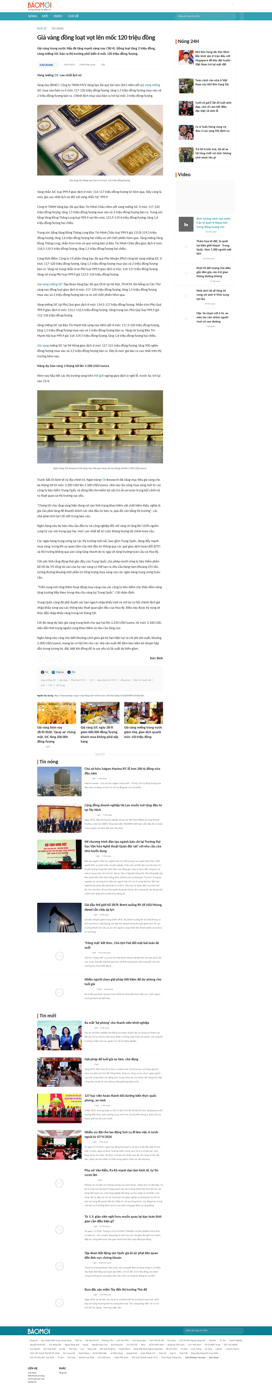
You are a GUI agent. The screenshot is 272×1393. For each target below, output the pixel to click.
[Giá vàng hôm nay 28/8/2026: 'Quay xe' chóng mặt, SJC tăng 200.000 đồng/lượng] (56, 713)
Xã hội (62, 1349)
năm (143, 1345)
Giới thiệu (32, 1373)
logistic (219, 1349)
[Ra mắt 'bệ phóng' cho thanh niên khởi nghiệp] (59, 1035)
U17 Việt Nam (194, 1345)
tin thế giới (131, 1345)
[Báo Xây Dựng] (46, 65)
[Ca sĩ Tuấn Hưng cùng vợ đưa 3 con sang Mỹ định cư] (186, 132)
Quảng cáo (32, 1382)
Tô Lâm (61, 1358)
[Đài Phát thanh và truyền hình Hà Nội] (88, 1064)
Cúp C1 (173, 1353)
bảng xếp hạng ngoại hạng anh (148, 1349)
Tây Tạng (71, 1358)
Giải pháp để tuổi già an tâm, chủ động (111, 1059)
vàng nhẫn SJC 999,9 (107, 680)
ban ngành (35, 1349)
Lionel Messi (124, 1349)
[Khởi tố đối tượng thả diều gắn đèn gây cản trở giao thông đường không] (186, 273)
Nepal (85, 1345)
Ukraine (212, 1340)
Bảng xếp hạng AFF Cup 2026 (204, 1353)
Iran (82, 1349)
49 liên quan (105, 1226)
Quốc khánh (83, 1353)
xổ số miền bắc (100, 1353)
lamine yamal (232, 1349)
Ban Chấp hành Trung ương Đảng (56, 1340)
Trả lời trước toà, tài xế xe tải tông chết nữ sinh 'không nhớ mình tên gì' (213, 153)
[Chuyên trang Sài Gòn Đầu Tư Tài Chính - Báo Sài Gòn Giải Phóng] (89, 815)
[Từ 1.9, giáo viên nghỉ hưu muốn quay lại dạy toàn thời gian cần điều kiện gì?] (59, 1229)
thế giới (99, 376)
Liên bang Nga (139, 1340)
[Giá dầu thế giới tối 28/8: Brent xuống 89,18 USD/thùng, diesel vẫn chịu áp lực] (59, 917)
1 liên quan (102, 779)
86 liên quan (210, 304)
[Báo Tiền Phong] (88, 1028)
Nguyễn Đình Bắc (38, 1345)
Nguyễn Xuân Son (100, 1345)
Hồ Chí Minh (171, 1349)
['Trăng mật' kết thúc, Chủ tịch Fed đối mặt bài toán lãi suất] (59, 956)
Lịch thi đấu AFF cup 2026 (42, 1358)
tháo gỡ (162, 1353)
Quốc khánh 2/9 (148, 1353)
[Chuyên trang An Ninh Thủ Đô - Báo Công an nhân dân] (199, 259)
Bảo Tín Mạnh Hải (142, 680)
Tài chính (57, 28)
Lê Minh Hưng (116, 1353)
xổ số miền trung (212, 1345)
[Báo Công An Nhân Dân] (201, 162)
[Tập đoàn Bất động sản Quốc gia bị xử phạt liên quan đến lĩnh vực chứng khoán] (59, 1266)
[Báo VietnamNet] (40, 747)
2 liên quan (106, 856)
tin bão (184, 1349)
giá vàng (64, 680)
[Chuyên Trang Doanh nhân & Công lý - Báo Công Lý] (88, 915)
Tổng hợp (63, 1373)
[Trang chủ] (39, 6)
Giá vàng (43, 346)
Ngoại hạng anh (72, 1345)
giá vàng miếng (150, 85)
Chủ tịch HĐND (231, 1345)
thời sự (78, 1340)
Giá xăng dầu (55, 1345)
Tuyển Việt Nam (121, 1358)
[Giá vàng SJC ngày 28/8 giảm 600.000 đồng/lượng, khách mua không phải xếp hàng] (100, 713)
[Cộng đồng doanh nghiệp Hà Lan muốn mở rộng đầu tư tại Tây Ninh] (59, 818)
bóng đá (34, 1340)
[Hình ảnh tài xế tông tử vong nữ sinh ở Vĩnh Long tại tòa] (186, 296)
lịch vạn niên (123, 1340)
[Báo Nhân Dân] (88, 1295)
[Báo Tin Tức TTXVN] (83, 747)
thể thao (73, 1349)
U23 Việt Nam (104, 1358)
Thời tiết (183, 1353)
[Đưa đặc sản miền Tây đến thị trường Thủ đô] (59, 1302)
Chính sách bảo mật (36, 1379)
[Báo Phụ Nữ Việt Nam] (90, 1180)
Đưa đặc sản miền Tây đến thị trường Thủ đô (116, 1290)
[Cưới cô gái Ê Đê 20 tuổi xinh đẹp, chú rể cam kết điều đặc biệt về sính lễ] (186, 108)
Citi (103, 480)
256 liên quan (211, 232)
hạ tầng (208, 1349)
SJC (56, 75)
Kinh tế (41, 28)
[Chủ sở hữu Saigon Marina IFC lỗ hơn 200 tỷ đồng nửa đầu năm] (59, 781)
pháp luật (92, 1349)
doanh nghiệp (235, 1340)
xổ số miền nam (156, 1345)
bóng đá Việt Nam (176, 1345)
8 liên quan (104, 915)
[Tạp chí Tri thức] (87, 779)
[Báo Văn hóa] (88, 1226)
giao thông (196, 1349)
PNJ (73, 672)
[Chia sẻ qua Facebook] (39, 658)
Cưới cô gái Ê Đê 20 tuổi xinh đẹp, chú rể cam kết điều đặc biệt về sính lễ (213, 107)
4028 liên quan (105, 1263)
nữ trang (60, 685)
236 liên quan (105, 1295)
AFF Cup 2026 (49, 1349)
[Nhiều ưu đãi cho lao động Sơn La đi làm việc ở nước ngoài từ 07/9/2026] (59, 1145)
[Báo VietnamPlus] (128, 742)
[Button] (242, 16)
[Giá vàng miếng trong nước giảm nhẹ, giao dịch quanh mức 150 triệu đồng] (143, 713)
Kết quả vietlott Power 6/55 (145, 1358)
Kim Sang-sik (69, 1353)
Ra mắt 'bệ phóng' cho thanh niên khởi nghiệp (117, 1023)
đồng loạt (125, 680)
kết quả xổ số (91, 1340)
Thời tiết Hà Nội (156, 1340)
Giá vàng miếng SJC (50, 284)
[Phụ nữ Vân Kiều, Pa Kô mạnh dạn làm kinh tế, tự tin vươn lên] (59, 1183)
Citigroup (60, 672)
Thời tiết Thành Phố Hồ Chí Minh (45, 1353)
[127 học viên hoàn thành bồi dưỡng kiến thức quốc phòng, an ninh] (59, 1108)
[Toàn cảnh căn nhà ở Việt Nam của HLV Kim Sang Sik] (186, 85)
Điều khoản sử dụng (36, 1376)
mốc (43, 685)
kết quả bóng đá (107, 1349)
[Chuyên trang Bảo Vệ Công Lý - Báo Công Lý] (87, 1142)
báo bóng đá (117, 1345)
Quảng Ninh (131, 1353)
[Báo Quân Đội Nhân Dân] (89, 856)
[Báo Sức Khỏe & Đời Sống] (200, 232)
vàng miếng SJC (48, 680)
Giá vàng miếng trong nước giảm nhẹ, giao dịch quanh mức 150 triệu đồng (143, 732)
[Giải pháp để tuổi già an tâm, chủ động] (59, 1072)
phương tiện (107, 1340)
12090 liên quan (87, 65)
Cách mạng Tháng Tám (171, 1358)
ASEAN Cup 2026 (86, 1358)
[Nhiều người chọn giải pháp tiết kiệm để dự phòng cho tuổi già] (59, 992)
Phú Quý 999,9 (78, 680)
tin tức (222, 1340)
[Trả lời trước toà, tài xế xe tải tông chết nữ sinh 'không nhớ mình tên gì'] (186, 154)
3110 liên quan (104, 953)
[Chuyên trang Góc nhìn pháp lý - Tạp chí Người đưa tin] (197, 89)
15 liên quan (215, 281)
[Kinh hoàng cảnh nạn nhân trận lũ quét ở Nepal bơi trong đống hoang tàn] (186, 224)
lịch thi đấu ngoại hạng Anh (192, 1340)
